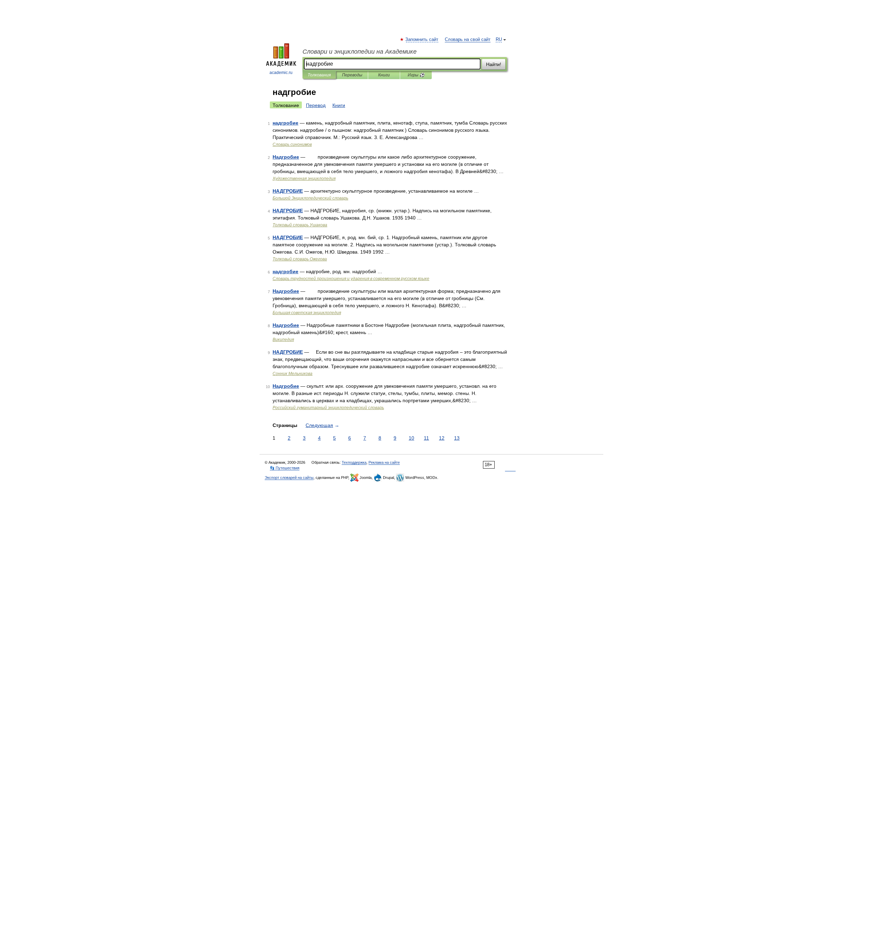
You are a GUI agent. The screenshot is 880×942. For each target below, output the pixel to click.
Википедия (283, 339)
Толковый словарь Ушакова (300, 225)
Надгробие (286, 157)
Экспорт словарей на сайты (289, 477)
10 (411, 438)
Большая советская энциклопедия (307, 312)
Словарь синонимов (292, 144)
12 (441, 438)
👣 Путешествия (284, 468)
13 (457, 438)
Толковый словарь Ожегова (300, 259)
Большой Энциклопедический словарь (310, 198)
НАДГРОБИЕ (288, 191)
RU (499, 39)
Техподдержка (354, 462)
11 (426, 438)
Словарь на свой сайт (468, 39)
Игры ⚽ (416, 75)
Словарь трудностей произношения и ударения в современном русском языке (351, 278)
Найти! (493, 64)
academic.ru (281, 72)
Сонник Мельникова (292, 373)
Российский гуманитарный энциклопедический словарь (328, 407)
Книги (384, 75)
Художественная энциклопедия (304, 178)
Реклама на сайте (384, 462)
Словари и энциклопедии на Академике (359, 51)
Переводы (352, 75)
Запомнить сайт (422, 39)
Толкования (319, 75)
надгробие (285, 123)
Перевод (316, 105)
